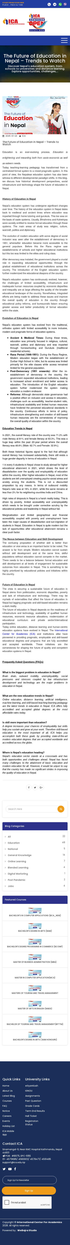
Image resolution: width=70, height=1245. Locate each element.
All (9, 836)
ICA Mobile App (8, 1132)
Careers (6, 1116)
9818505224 (65, 4)
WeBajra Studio (27, 1230)
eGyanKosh (31, 1085)
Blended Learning (18, 867)
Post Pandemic (16, 880)
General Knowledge (19, 855)
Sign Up (29, 1190)
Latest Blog (8, 1095)
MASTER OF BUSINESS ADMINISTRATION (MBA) (35, 962)
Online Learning (17, 861)
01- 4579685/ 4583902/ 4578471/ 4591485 (49, 4)
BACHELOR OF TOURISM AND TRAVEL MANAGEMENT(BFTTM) (35, 1024)
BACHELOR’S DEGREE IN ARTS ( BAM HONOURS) (35, 1040)
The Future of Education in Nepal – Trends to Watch (30, 143)
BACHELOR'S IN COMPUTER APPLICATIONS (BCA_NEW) (35, 915)
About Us (7, 1090)
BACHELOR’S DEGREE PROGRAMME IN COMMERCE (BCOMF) (35, 947)
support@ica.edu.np (54, 4)
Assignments (32, 1095)
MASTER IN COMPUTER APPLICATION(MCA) (35, 978)
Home (5, 1085)
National (13, 849)
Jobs (11, 886)
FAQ (4, 1106)
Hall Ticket (31, 1116)
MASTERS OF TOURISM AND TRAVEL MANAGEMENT (35, 993)
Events (6, 1121)
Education (14, 842)
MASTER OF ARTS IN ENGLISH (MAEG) (35, 1008)
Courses (7, 1100)
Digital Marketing (18, 873)
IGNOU (28, 1090)
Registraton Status (31, 1122)
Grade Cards (32, 1106)
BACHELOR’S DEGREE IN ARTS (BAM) (35, 931)
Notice (6, 1111)
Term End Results (35, 1111)
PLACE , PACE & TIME (13, 4)
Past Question (33, 1100)
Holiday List (8, 1126)
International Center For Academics (39, 1222)
